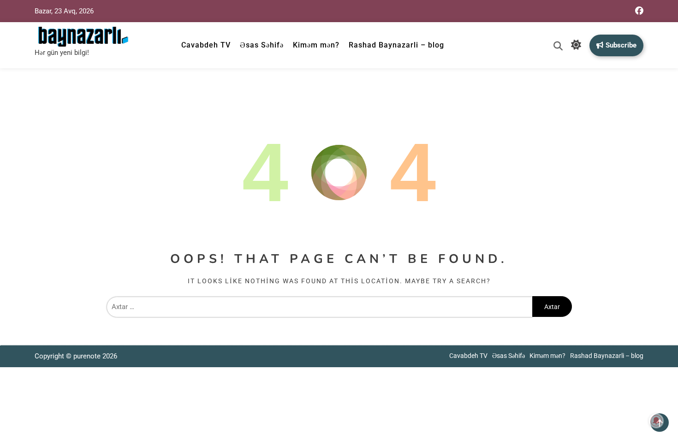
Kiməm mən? (316, 45)
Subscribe (621, 45)
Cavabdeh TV (206, 45)
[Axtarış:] (319, 307)
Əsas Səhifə (262, 45)
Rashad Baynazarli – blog (396, 45)
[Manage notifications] (656, 420)
